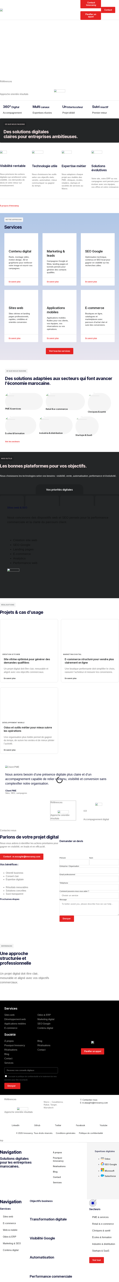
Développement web (15, 1019)
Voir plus (13, 532)
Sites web (9, 1015)
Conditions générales (65, 1133)
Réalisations (10, 1050)
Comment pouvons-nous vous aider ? (74, 891)
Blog (6, 1054)
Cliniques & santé (97, 411)
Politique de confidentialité (91, 1133)
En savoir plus (10, 678)
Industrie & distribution (51, 433)
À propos (9, 1041)
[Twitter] (56, 1119)
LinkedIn (15, 1125)
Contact (8, 1058)
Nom (91, 858)
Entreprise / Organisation (69, 866)
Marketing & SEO (12, 1243)
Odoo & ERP (44, 1015)
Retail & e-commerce (57, 409)
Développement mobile (13, 722)
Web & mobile (10, 1230)
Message (63, 900)
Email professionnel (67, 875)
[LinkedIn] (13, 1119)
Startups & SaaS (83, 435)
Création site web (11, 654)
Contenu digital (45, 1028)
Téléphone (63, 883)
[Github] (36, 1119)
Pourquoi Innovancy (14, 1045)
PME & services (13, 408)
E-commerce (10, 1028)
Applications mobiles (15, 1023)
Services (8, 1063)
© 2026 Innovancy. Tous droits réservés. (34, 1133)
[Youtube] (101, 1119)
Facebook (80, 1125)
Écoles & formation (15, 433)
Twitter (58, 1125)
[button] (118, 10)
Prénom (62, 858)
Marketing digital (72, 654)
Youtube (103, 1125)
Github (37, 1125)
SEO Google (44, 1023)
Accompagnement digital (96, 819)
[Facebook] (78, 1119)
